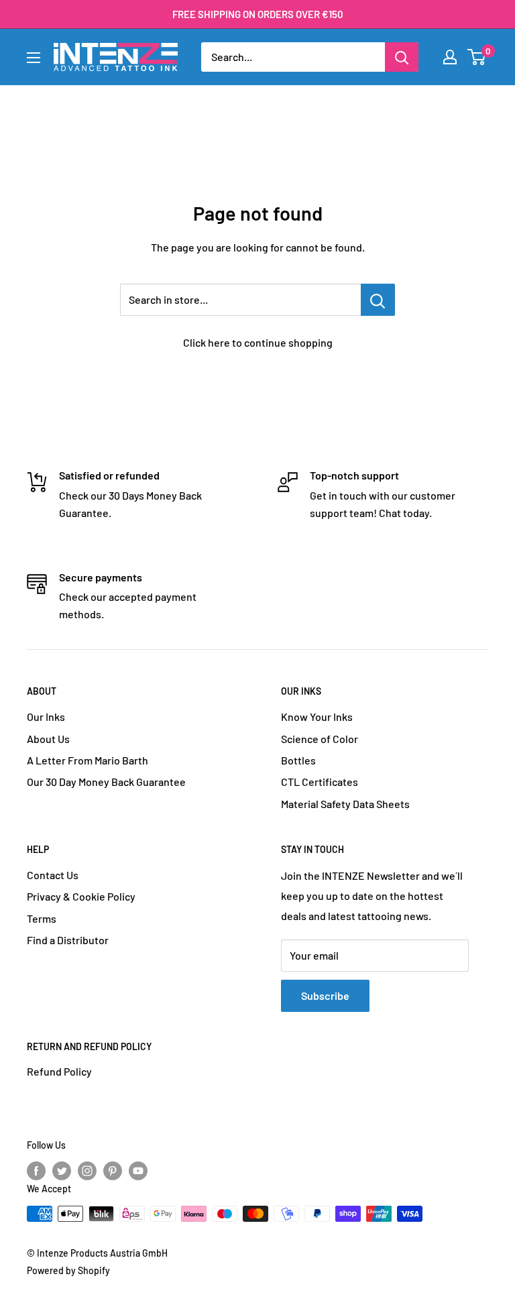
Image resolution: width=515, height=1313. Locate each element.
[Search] (401, 57)
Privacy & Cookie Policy (81, 896)
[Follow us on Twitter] (61, 1170)
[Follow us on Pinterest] (112, 1170)
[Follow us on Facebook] (36, 1170)
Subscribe (325, 995)
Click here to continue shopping (258, 342)
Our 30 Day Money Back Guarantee (106, 781)
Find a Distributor (68, 939)
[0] (477, 57)
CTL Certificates (319, 781)
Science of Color (319, 738)
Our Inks (46, 716)
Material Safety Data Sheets (345, 803)
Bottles (298, 760)
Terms (41, 918)
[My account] (450, 57)
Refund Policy (59, 1071)
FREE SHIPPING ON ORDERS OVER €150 (257, 14)
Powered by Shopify (68, 1270)
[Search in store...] (378, 300)
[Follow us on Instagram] (87, 1170)
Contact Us (52, 874)
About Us (48, 738)
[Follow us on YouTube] (138, 1170)
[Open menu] (33, 57)
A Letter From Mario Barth (87, 760)
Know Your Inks (317, 716)
